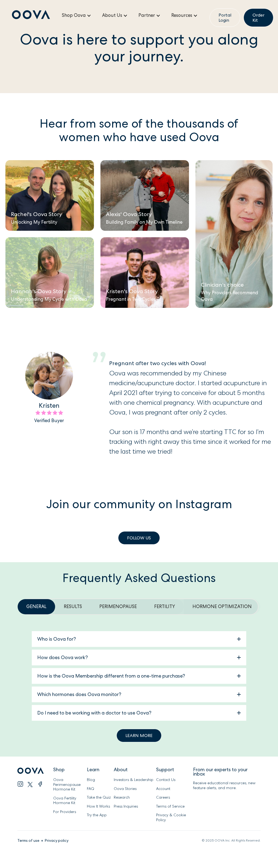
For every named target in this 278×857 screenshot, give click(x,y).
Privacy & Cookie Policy (171, 817)
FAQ (90, 788)
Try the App (97, 815)
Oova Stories (125, 788)
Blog (91, 779)
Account (163, 788)
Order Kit (258, 17)
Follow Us (139, 538)
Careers (163, 797)
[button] (76, 15)
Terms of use (28, 840)
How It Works (98, 806)
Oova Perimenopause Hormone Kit (67, 784)
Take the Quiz (99, 797)
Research (122, 797)
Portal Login (225, 17)
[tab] (36, 606)
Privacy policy (56, 840)
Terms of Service (170, 806)
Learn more (139, 735)
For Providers (64, 811)
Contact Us (165, 779)
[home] (31, 15)
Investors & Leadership (133, 779)
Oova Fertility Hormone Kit (64, 800)
